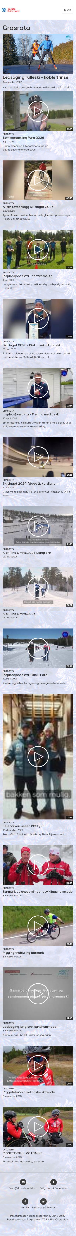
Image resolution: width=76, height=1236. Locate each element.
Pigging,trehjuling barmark (23, 953)
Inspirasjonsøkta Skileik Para (25, 675)
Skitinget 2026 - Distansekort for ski (31, 345)
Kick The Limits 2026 (19, 614)
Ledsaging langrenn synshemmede (29, 1026)
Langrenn (8, 1088)
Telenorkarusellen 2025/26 (23, 826)
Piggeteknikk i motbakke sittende (29, 1092)
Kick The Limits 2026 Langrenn (27, 553)
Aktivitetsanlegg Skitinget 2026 (28, 207)
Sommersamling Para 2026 (23, 137)
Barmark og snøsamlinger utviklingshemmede (38, 891)
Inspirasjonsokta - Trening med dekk (31, 414)
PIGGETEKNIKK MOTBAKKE (23, 1153)
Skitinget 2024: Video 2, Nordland (29, 483)
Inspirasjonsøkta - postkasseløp (28, 276)
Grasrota (8, 134)
